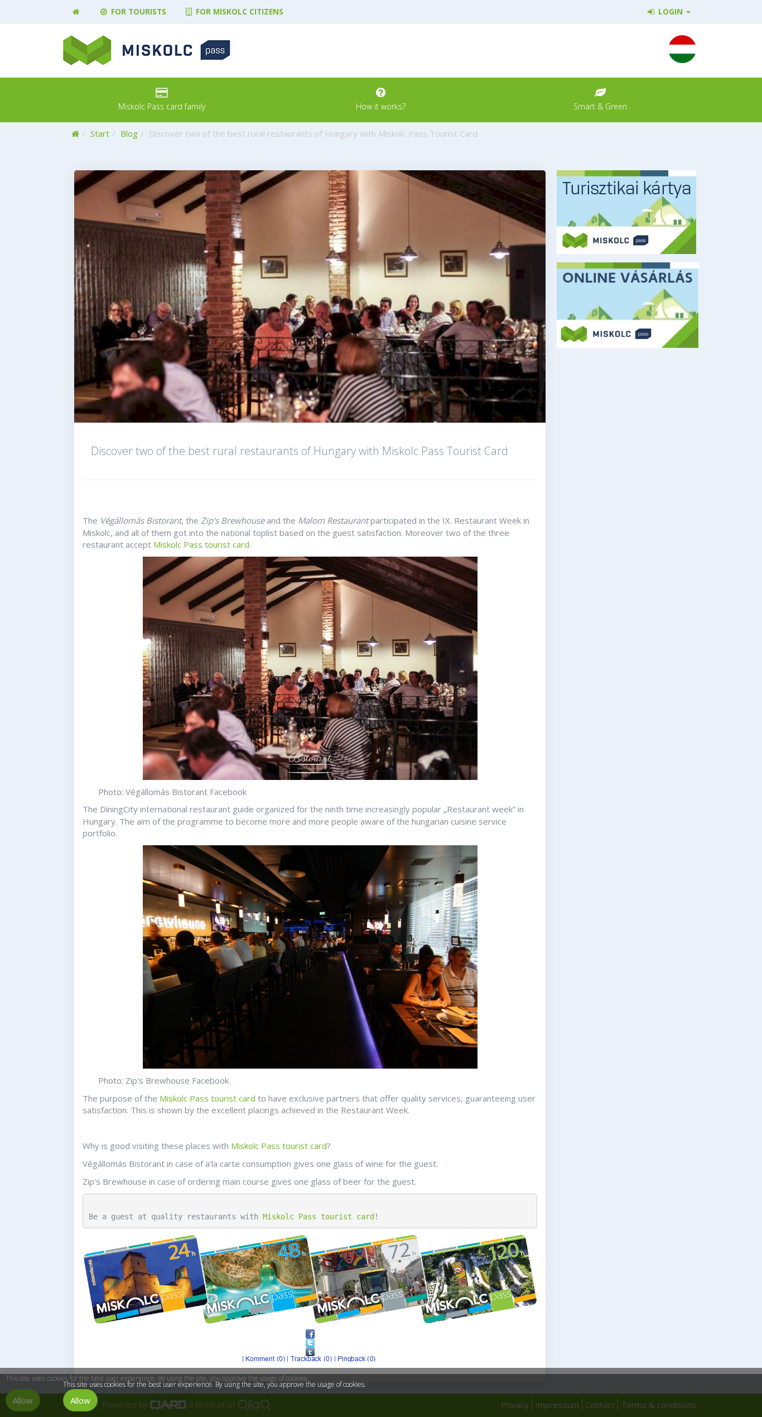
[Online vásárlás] (628, 305)
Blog (129, 133)
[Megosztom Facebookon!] (310, 1333)
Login (670, 12)
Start (99, 133)
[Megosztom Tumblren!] (310, 1351)
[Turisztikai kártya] (628, 212)
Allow (80, 1400)
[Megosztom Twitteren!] (310, 1342)
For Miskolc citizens (238, 12)
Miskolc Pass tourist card (201, 544)
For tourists (137, 12)
